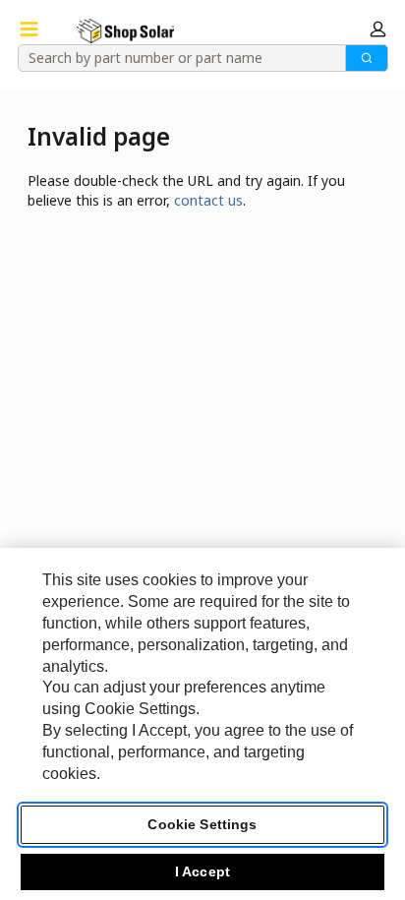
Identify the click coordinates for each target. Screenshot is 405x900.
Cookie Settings (202, 824)
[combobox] (175, 58)
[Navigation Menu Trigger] (29, 29)
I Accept (202, 871)
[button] (378, 29)
